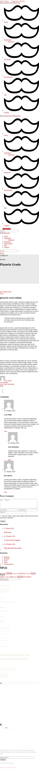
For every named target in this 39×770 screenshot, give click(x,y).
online (11, 577)
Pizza (1, 293)
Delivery (7, 559)
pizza (20, 576)
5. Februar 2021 (9, 528)
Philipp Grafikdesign (6, 670)
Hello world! (7, 532)
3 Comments (4, 382)
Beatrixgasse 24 (5, 591)
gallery (2, 577)
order (15, 576)
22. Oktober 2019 (5, 291)
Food (5, 560)
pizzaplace (11, 384)
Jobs (1, 622)
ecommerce (22, 573)
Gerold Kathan (4, 675)
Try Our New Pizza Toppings (12, 540)
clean (1, 384)
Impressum (3, 620)
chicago (3, 573)
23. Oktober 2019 (9, 536)
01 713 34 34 (4, 611)
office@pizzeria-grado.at (8, 602)
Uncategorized (8, 564)
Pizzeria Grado (4, 589)
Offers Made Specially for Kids (12, 548)
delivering (15, 573)
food (5, 384)
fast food (28, 573)
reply (5, 431)
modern (7, 576)
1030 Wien (3, 592)
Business (7, 557)
